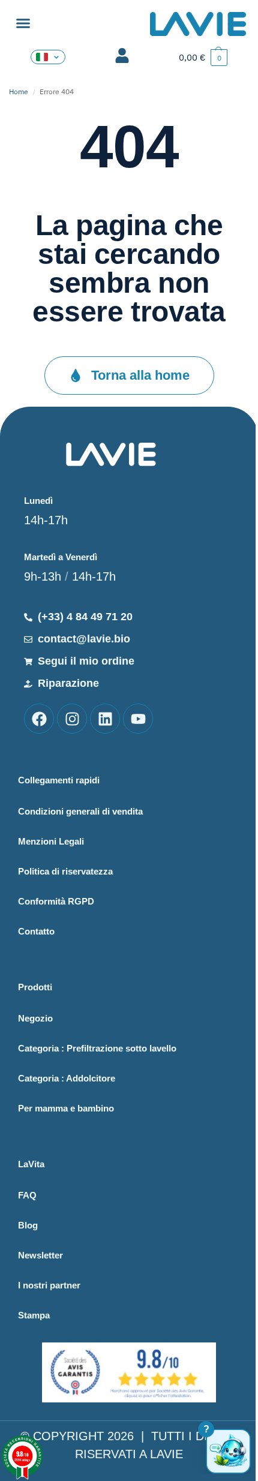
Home (18, 91)
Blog (28, 1225)
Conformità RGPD (56, 901)
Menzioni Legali (51, 841)
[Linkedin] (105, 719)
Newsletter (40, 1255)
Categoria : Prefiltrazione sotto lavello (97, 1048)
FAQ (27, 1195)
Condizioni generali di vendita (80, 811)
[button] (23, 23)
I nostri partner (49, 1285)
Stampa (34, 1315)
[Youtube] (138, 719)
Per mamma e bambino (66, 1108)
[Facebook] (39, 719)
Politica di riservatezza (65, 871)
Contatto (36, 931)
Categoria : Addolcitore (66, 1078)
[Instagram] (72, 719)
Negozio (35, 1018)
